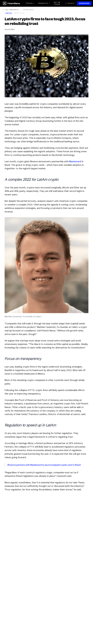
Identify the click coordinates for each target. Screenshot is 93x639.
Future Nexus (14, 3)
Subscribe (84, 3)
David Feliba (10, 29)
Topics (28, 3)
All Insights (12, 10)
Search (71, 3)
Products (43, 3)
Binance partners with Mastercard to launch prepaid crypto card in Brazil (44, 464)
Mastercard (75, 161)
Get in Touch (57, 3)
